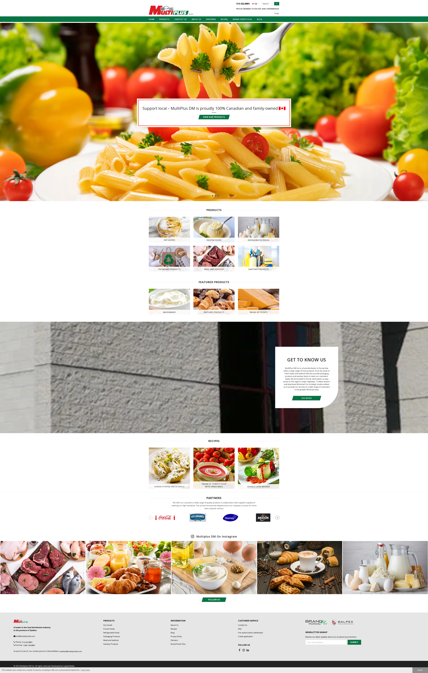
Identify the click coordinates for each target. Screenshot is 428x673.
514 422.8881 (243, 3)
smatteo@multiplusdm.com (70, 651)
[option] (214, 112)
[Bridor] (263, 517)
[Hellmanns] (197, 517)
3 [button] (215, 195)
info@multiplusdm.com (25, 636)
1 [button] (209, 195)
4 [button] (218, 195)
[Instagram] (244, 650)
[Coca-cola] (165, 517)
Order (276, 13)
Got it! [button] (420, 670)
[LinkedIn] (248, 650)
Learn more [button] (85, 670)
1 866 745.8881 (29, 645)
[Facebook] (240, 650)
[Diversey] (230, 517)
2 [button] (212, 195)
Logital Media (68, 666)
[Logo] (171, 10)
